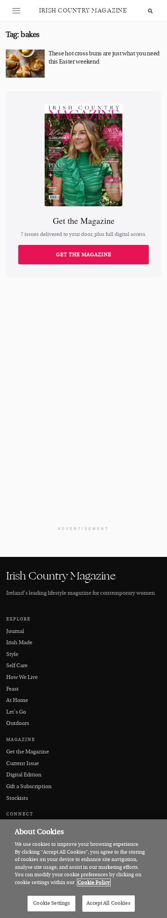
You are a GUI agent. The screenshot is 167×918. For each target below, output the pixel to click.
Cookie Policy (94, 882)
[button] (16, 11)
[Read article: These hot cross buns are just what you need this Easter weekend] (25, 64)
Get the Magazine (83, 255)
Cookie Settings (51, 903)
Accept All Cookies (108, 903)
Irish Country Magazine (83, 10)
